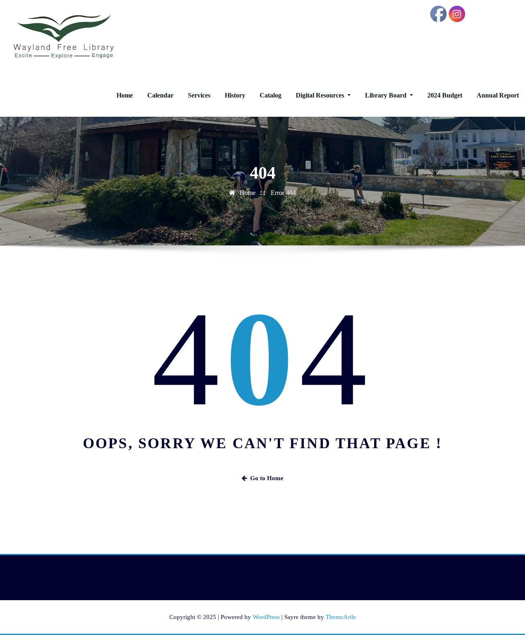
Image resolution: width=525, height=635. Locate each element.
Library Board (386, 95)
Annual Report (498, 95)
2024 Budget (444, 95)
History (235, 95)
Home (124, 95)
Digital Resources (321, 95)
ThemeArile (341, 617)
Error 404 (283, 192)
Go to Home (266, 478)
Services (199, 95)
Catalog (270, 95)
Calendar (160, 95)
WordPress (266, 617)
